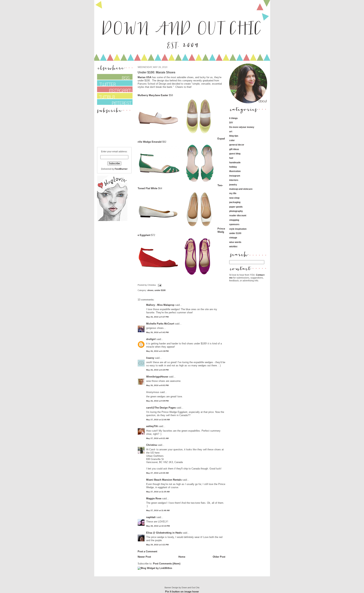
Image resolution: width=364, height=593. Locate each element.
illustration (235, 171)
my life (232, 193)
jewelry (233, 184)
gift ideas (234, 149)
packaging (234, 202)
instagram (234, 175)
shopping (234, 220)
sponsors (234, 224)
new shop (234, 198)
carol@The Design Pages (161, 407)
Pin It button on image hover (182, 591)
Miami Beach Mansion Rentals (164, 479)
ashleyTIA (152, 426)
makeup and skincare (241, 189)
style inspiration (237, 229)
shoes (150, 290)
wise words (235, 242)
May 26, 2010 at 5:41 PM (157, 332)
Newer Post (144, 556)
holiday (233, 167)
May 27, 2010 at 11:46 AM (157, 510)
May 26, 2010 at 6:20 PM (157, 370)
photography (236, 211)
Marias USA (144, 77)
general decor (236, 144)
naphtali (151, 517)
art (230, 131)
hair (231, 158)
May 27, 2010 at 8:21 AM (157, 438)
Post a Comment (147, 551)
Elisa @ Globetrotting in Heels (164, 532)
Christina (151, 445)
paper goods (236, 206)
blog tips (233, 136)
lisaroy (150, 357)
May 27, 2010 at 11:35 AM (157, 492)
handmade (235, 162)
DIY (231, 122)
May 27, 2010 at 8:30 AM (157, 473)
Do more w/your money (241, 127)
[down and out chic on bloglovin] (112, 220)
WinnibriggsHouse (157, 376)
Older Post (219, 556)
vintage (233, 237)
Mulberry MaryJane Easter (153, 95)
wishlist (233, 246)
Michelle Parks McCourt (160, 323)
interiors (233, 180)
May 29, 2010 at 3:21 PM (157, 545)
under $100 (160, 290)
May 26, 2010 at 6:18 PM (157, 351)
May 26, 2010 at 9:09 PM (157, 401)
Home (181, 556)
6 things (233, 118)
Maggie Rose (153, 498)
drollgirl (151, 339)
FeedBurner (121, 169)
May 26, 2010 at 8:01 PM (157, 385)
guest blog (234, 153)
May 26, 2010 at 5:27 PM (157, 317)
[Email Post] (159, 285)
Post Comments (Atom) (166, 563)
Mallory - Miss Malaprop (160, 305)
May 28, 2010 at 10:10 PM (158, 526)
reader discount (237, 215)
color (232, 140)
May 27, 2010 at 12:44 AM (158, 420)
